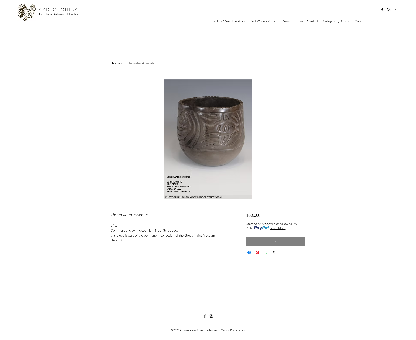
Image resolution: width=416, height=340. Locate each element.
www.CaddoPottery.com (230, 330)
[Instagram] (389, 10)
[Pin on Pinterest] (257, 252)
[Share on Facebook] (249, 252)
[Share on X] (273, 252)
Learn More (277, 228)
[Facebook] (382, 10)
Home (115, 63)
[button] (395, 9)
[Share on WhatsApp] (265, 252)
